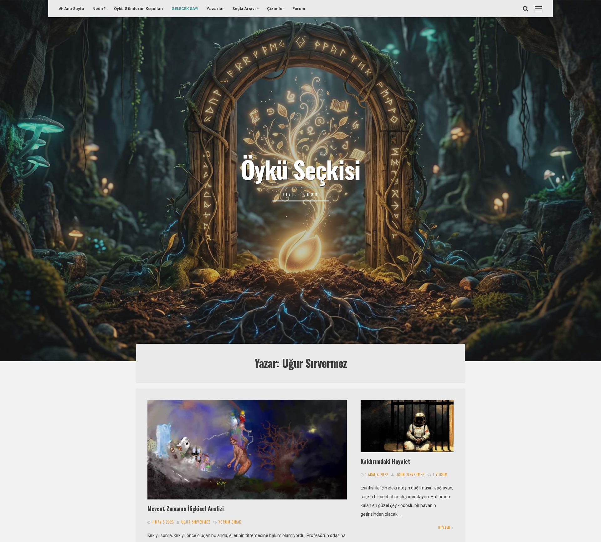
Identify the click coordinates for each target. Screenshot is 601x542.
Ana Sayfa (74, 8)
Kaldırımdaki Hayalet (385, 461)
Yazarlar (215, 8)
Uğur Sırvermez (195, 521)
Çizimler (275, 8)
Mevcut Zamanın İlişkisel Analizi (185, 508)
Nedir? (99, 8)
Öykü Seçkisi (300, 169)
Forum (298, 8)
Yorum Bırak (229, 521)
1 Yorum (440, 474)
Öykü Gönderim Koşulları (138, 8)
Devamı (444, 527)
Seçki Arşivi (244, 8)
